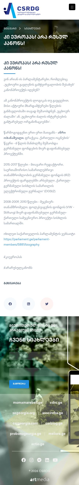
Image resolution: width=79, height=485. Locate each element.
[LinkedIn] (28, 298)
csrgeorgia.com (25, 423)
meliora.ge (57, 434)
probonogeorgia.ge (25, 434)
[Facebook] (10, 298)
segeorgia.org (23, 413)
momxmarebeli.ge (27, 403)
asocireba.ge (52, 413)
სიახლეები (32, 28)
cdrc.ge (56, 403)
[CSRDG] (22, 6)
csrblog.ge (54, 423)
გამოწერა (19, 384)
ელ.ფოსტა (16, 365)
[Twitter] (46, 298)
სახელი (14, 349)
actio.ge (37, 444)
